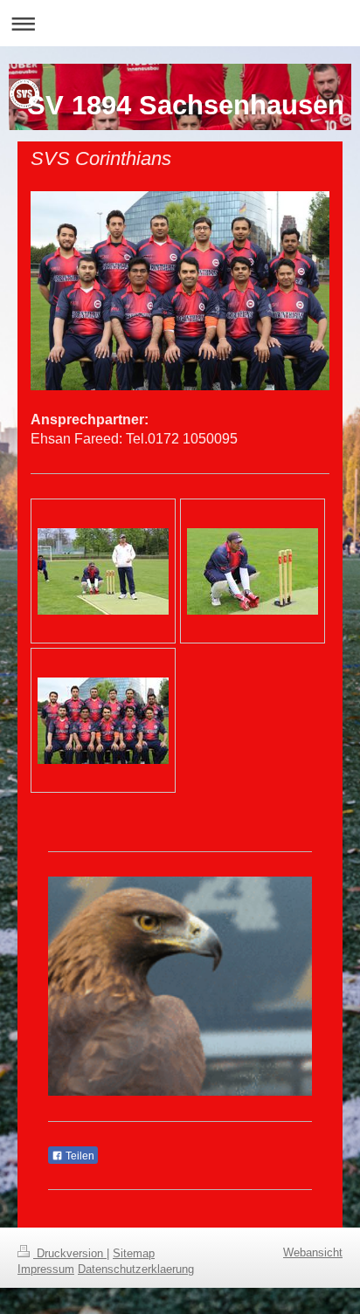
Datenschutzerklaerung (136, 1269)
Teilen (78, 1156)
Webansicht (313, 1252)
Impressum (45, 1269)
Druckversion (70, 1253)
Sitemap (134, 1253)
